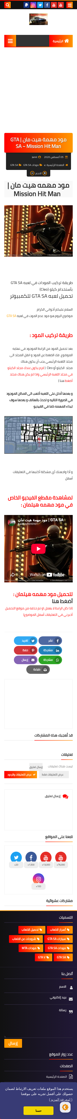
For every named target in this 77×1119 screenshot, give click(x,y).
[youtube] (61, 5)
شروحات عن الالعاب (24, 939)
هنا (61, 381)
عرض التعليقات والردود (19, 774)
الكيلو (60, 368)
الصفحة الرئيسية (55, 164)
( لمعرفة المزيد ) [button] (60, 1099)
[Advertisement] (38, 92)
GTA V (41, 957)
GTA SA (14, 164)
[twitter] (40, 5)
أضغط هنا (62, 601)
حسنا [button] (39, 1110)
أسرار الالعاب (58, 929)
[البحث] (7, 5)
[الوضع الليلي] (65, 1107)
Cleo (49, 368)
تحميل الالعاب (30, 929)
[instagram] (33, 5)
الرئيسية (58, 41)
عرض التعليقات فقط (53, 774)
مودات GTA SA (31, 164)
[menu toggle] (69, 5)
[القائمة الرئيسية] (10, 41)
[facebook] (47, 5)
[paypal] (27, 5)
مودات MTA (29, 948)
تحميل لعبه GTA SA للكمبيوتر (41, 296)
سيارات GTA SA (56, 939)
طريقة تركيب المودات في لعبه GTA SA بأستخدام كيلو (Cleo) (42, 286)
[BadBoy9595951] (38, 19)
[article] (38, 694)
